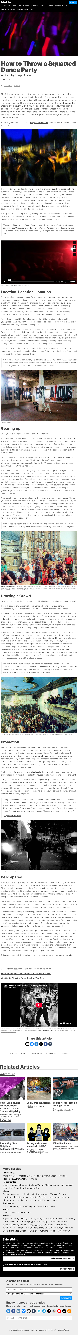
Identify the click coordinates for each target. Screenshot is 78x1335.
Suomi (23, 1221)
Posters (23, 1185)
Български (39, 1221)
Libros (3, 6)
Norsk (52, 1231)
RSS (13, 1173)
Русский (70, 1218)
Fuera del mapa (49, 1200)
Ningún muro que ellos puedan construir (22, 1200)
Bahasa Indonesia (59, 1221)
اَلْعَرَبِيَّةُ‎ (5, 1228)
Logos (56, 1185)
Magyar (22, 1224)
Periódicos (14, 1185)
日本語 (30, 1221)
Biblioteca (12, 6)
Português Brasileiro (55, 1218)
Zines (5, 1185)
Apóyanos (73, 2)
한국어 (13, 1228)
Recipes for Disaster (39, 122)
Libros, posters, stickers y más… (18, 1212)
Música (48, 1185)
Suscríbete (66, 1298)
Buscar (50, 6)
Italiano (22, 1218)
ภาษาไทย (57, 1228)
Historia (39, 1176)
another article (65, 955)
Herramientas (23, 6)
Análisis (22, 1176)
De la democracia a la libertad (17, 1194)
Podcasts (34, 6)
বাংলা (27, 1228)
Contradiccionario (40, 1194)
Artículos (7, 1173)
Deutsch (31, 1218)
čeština (6, 1224)
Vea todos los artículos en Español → (17, 9)
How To (17, 86)
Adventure (8, 86)
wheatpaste (36, 772)
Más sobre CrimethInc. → (62, 1258)
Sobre (64, 6)
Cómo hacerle (51, 1176)
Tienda (43, 6)
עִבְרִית (49, 1228)
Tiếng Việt (14, 1231)
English (6, 1218)
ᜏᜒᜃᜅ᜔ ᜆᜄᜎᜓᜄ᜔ (63, 1231)
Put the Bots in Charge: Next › (57, 1053)
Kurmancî (44, 1231)
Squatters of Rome (12, 816)
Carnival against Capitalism (45, 1030)
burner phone (41, 756)
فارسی (38, 1224)
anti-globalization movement (8, 1032)
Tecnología (8, 1179)
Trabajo (53, 1194)
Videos (40, 1185)
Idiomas (57, 6)
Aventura (13, 1176)
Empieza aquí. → (67, 1269)
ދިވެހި (28, 1231)
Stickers (32, 1185)
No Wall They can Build (30, 1206)
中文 (48, 1221)
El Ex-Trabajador (10, 1206)
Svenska (34, 1228)
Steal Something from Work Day (24, 1188)
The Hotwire (49, 1206)
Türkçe (31, 1224)
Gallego (35, 1231)
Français (40, 1218)
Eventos (31, 1176)
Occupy (17, 106)
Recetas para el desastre (26, 1197)
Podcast (7, 1203)
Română (20, 1228)
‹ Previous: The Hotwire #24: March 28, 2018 (26, 1053)
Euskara (14, 1224)
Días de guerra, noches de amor (54, 1197)
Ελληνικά (14, 1221)
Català (23, 1231)
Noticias (62, 1176)
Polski (5, 1221)
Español (14, 1218)
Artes (5, 1176)
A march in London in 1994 (8, 586)
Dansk (42, 1228)
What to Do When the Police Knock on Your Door (22, 978)
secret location (20, 285)
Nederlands (47, 1224)
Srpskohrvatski (62, 1224)
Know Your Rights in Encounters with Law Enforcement (26, 973)
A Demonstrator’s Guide (25, 1179)
